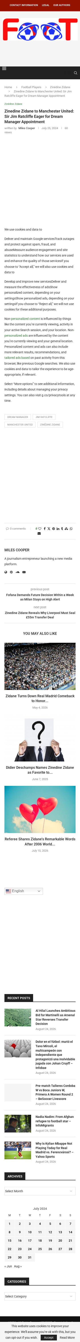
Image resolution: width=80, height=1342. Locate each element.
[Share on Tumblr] (62, 528)
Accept (49, 1337)
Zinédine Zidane (60, 87)
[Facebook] (65, 72)
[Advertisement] (41, 52)
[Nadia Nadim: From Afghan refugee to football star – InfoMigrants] (17, 1123)
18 (40, 1240)
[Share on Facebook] (45, 528)
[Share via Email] (39, 533)
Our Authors (61, 5)
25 (40, 1249)
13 (60, 1232)
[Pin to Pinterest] (53, 528)
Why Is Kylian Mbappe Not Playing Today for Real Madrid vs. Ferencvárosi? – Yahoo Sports (55, 1150)
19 (50, 1240)
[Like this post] (39, 528)
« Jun (8, 1266)
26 (50, 1249)
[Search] (75, 72)
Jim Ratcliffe (44, 417)
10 (30, 1232)
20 (60, 1240)
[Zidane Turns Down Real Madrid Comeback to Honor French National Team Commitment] (40, 666)
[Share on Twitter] (48, 528)
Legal (45, 5)
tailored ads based (17, 357)
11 (40, 1232)
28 (70, 1249)
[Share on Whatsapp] (71, 528)
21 (70, 1240)
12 (50, 1232)
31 (30, 1257)
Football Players (31, 87)
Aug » (18, 1266)
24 (30, 1249)
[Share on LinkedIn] (58, 528)
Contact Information (24, 5)
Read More (67, 1337)
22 (9, 1249)
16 (20, 1240)
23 (20, 1249)
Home (8, 87)
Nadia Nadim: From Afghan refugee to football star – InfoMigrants (55, 1121)
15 (9, 1240)
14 (70, 1232)
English (17, 891)
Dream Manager (17, 417)
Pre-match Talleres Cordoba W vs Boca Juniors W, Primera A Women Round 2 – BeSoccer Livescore (55, 1092)
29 (9, 1257)
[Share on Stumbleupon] (66, 528)
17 (30, 1240)
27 (60, 1249)
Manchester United (20, 424)
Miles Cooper (16, 550)
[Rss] (69, 72)
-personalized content (25, 318)
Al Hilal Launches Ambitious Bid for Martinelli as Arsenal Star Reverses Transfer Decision (55, 1017)
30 (20, 1257)
